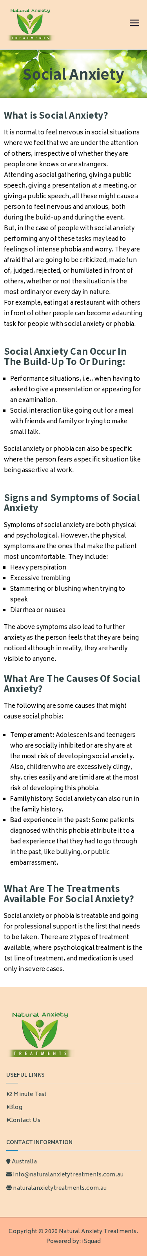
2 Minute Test (28, 1095)
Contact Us (24, 1121)
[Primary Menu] (134, 24)
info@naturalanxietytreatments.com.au (68, 1175)
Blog (15, 1108)
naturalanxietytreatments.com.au (60, 1188)
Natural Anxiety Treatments (97, 1232)
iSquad (91, 1242)
